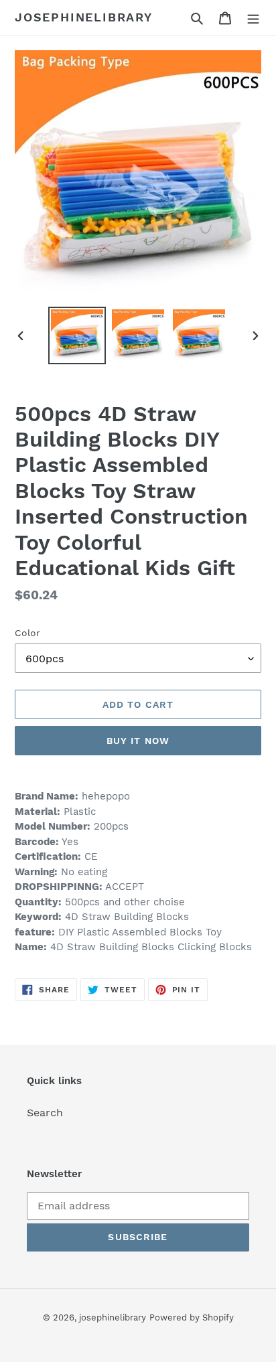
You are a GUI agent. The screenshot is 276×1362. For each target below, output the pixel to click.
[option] (77, 335)
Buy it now (138, 740)
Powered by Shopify (191, 1317)
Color (27, 632)
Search (45, 1112)
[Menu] (253, 17)
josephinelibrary (84, 17)
